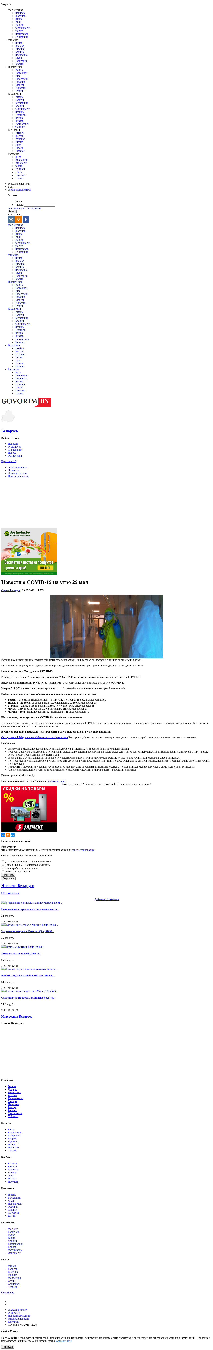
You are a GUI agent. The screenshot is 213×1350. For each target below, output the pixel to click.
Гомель (19, 96)
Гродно (19, 69)
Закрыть (6, 4)
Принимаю (8, 1347)
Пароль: (19, 204)
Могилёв (20, 12)
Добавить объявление (106, 899)
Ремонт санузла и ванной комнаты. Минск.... (28, 975)
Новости (13, 443)
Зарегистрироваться (19, 189)
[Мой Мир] (13, 835)
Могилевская (15, 224)
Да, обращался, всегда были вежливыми (28, 861)
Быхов (18, 18)
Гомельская (14, 308)
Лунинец (20, 168)
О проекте (14, 470)
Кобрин (19, 165)
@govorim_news (57, 781)
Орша (18, 144)
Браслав (19, 135)
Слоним (19, 84)
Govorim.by (7, 1292)
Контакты (13, 1321)
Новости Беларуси (17, 885)
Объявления (15, 455)
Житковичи (21, 102)
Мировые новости (18, 1318)
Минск (18, 42)
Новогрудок (21, 78)
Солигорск (21, 60)
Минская (13, 254)
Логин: (19, 201)
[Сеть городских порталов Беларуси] (26, 406)
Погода (12, 452)
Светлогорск (22, 123)
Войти (11, 186)
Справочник (15, 449)
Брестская (13, 369)
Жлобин (19, 105)
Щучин (19, 90)
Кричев (19, 30)
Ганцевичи (21, 162)
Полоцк (19, 147)
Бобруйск (20, 15)
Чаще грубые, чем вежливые (21, 868)
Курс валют (8, 461)
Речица (19, 117)
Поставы (20, 150)
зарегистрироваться (83, 849)
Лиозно (19, 141)
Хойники (20, 126)
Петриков (20, 114)
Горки (18, 21)
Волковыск (21, 72)
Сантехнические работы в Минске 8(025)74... (28, 997)
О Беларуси (14, 446)
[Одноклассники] (8, 835)
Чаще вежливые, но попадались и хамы (27, 864)
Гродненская (15, 281)
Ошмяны (20, 81)
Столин (19, 178)
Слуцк (18, 57)
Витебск (19, 132)
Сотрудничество (17, 473)
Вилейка (19, 48)
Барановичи (21, 159)
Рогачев (19, 120)
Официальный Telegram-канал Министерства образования (34, 737)
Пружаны (20, 175)
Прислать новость (18, 476)
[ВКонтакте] (3, 835)
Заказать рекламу (17, 467)
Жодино (19, 51)
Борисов (19, 45)
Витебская (14, 345)
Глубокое (20, 138)
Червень (19, 63)
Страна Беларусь (10, 590)
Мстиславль (21, 33)
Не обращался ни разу (17, 871)
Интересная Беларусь (16, 1016)
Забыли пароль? (17, 208)
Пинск (18, 172)
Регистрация (34, 208)
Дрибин (19, 24)
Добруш (19, 99)
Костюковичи (22, 27)
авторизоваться (57, 849)
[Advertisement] (106, 503)
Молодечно (21, 54)
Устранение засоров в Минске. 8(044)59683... (27, 931)
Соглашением (64, 1340)
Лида (17, 75)
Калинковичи (22, 108)
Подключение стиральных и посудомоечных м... (30, 909)
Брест (18, 156)
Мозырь (19, 111)
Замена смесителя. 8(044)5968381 (20, 953)
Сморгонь (20, 87)
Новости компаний (19, 1315)
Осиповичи (21, 36)
